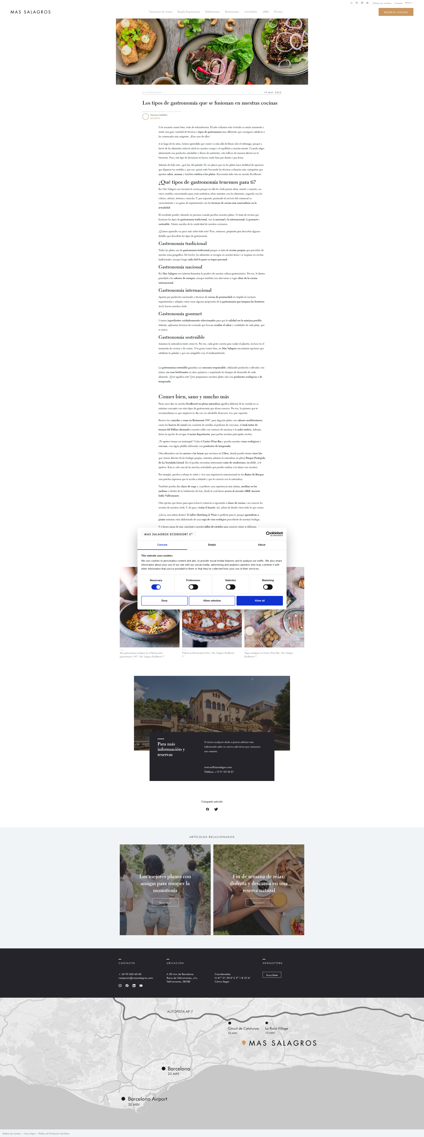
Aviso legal (29, 1133)
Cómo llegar (222, 981)
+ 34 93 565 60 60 (130, 973)
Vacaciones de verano (160, 12)
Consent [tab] (162, 544)
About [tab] (261, 544)
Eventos (278, 12)
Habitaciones (212, 12)
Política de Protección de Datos (54, 1133)
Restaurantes (232, 12)
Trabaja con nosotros (382, 2)
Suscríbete (272, 974)
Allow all (260, 600)
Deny (164, 600)
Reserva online (396, 12)
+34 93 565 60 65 (224, 772)
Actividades (250, 12)
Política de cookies (12, 1133)
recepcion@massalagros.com (136, 977)
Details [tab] (212, 544)
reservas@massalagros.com (218, 767)
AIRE (266, 12)
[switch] (193, 587)
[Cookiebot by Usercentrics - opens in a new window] (268, 533)
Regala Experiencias (189, 12)
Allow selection (212, 600)
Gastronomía (152, 92)
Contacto (398, 2)
